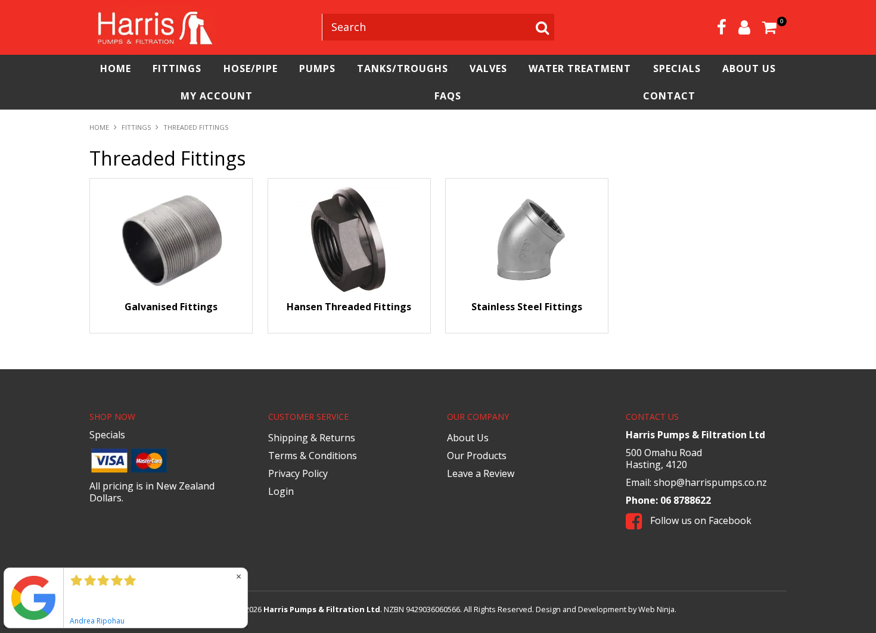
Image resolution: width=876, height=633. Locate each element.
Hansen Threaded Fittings (349, 306)
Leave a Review (480, 473)
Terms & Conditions (312, 456)
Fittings (177, 68)
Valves (488, 68)
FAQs (447, 95)
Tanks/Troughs (402, 68)
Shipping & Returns (311, 438)
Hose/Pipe (250, 68)
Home (115, 68)
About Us (749, 68)
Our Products (477, 456)
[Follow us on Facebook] (721, 26)
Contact (669, 95)
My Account (217, 95)
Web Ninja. (657, 609)
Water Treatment (580, 68)
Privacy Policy (298, 473)
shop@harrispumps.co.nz (710, 482)
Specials (677, 68)
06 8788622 (685, 500)
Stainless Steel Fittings (526, 306)
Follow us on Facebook (699, 520)
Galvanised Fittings (171, 306)
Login (281, 491)
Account (744, 27)
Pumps (317, 68)
